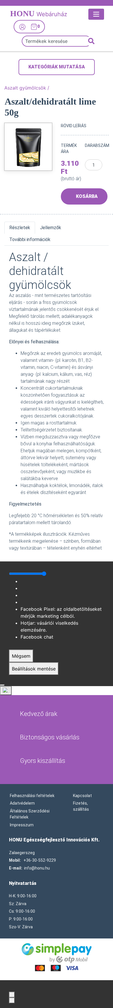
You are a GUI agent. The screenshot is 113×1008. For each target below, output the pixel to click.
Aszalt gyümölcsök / (26, 88)
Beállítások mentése (34, 669)
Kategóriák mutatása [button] (56, 67)
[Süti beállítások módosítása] (6, 690)
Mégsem (21, 656)
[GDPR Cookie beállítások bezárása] (2, 685)
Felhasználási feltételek (32, 795)
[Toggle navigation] (96, 14)
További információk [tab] (29, 239)
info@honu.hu (37, 868)
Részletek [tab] (19, 227)
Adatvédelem (22, 803)
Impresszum (22, 825)
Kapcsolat (82, 795)
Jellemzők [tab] (50, 227)
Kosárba (87, 196)
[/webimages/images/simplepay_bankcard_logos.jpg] (57, 957)
